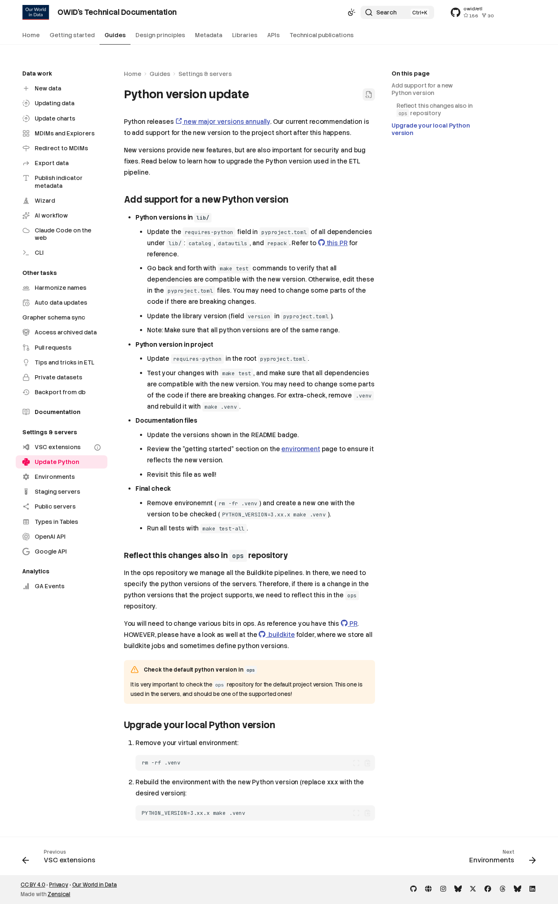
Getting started (72, 35)
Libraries (244, 35)
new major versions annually (226, 122)
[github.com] (413, 888)
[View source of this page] (369, 94)
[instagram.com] (443, 888)
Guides (115, 35)
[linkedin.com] (532, 888)
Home (31, 35)
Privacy (58, 884)
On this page (411, 73)
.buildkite (280, 635)
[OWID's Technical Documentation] (36, 12)
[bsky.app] (458, 888)
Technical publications (322, 35)
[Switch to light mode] (351, 12)
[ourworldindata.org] (428, 888)
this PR (336, 243)
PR (352, 624)
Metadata (208, 35)
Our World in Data (94, 884)
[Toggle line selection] (356, 763)
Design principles (160, 35)
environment (300, 449)
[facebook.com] (487, 888)
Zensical (58, 894)
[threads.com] (502, 888)
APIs (273, 35)
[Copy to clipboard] (367, 763)
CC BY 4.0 (33, 884)
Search (386, 12)
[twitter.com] (473, 888)
